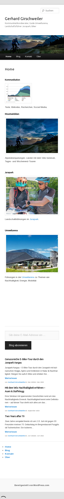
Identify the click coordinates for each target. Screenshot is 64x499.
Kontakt (28, 56)
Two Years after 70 (14, 416)
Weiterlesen (11, 378)
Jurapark (34, 219)
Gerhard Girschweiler (24, 18)
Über (39, 56)
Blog (18, 56)
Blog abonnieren (18, 345)
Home (8, 56)
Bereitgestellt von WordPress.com (31, 485)
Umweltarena (28, 277)
